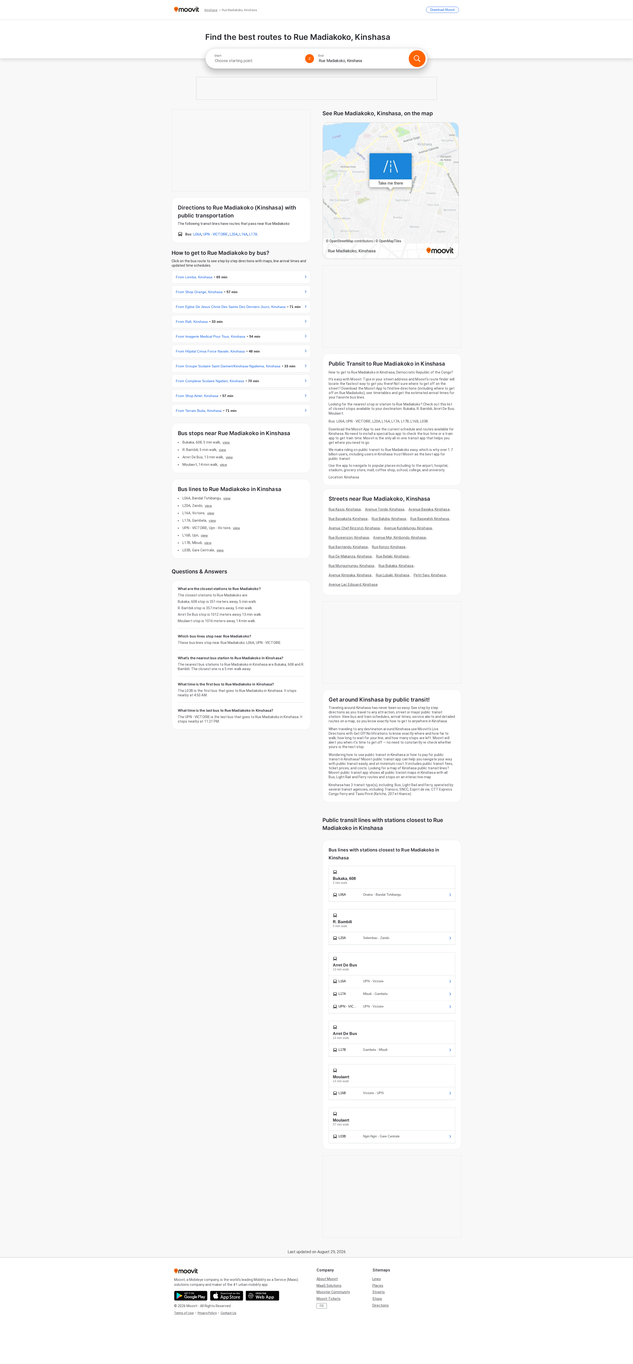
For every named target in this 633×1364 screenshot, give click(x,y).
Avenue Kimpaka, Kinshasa (350, 575)
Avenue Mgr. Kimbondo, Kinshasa (399, 538)
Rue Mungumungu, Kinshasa (351, 566)
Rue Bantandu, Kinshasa (348, 547)
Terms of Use (184, 1313)
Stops (377, 1299)
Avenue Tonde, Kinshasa (384, 509)
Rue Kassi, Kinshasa (345, 509)
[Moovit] (186, 10)
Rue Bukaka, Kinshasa (396, 566)
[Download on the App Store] (226, 1296)
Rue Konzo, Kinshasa (388, 547)
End (321, 55)
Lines (376, 1279)
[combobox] (257, 60)
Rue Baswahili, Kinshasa (429, 519)
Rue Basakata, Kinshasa (348, 519)
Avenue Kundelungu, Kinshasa (408, 528)
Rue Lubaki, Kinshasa (392, 575)
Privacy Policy (207, 1313)
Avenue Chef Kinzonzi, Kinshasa (354, 528)
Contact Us (228, 1313)
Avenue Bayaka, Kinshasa (428, 509)
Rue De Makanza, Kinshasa (350, 556)
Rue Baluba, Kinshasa (389, 519)
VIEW (226, 442)
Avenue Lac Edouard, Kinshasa (353, 585)
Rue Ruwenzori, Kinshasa (349, 538)
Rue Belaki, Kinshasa (392, 556)
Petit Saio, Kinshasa (430, 575)
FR (322, 1306)
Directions (380, 1305)
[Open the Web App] (262, 1296)
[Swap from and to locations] (309, 58)
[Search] (417, 58)
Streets (378, 1292)
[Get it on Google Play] (190, 1296)
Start (217, 55)
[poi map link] (390, 190)
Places (377, 1286)
